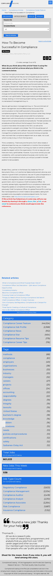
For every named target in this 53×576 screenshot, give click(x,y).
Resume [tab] (40, 16)
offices (6, 388)
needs (6, 430)
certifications (9, 438)
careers (6, 381)
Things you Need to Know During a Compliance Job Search (23, 297)
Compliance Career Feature (35, 10)
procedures (9, 426)
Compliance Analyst (13, 499)
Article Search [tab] (20, 16)
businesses (8, 369)
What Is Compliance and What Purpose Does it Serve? (21, 283)
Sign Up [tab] (31, 16)
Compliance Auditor (13, 495)
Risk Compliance (11, 506)
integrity (7, 404)
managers (8, 377)
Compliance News (12, 331)
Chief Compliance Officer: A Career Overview (18, 300)
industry (7, 373)
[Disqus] (26, 245)
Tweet (10, 211)
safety (6, 441)
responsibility (9, 396)
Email (18, 211)
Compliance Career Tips (15, 342)
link (39, 201)
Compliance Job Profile (14, 327)
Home (4, 10)
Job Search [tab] (7, 16)
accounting (8, 392)
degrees (7, 400)
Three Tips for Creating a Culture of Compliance (19, 307)
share (29, 201)
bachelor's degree (12, 415)
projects (7, 385)
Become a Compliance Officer (12, 293)
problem (7, 422)
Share (3, 211)
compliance (9, 358)
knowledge (8, 419)
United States (10, 411)
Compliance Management (16, 491)
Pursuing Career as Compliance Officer (16, 295)
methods (7, 354)
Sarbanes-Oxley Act (13, 445)
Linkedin (14, 211)
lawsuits (7, 407)
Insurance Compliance (14, 510)
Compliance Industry (9, 290)
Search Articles (11, 35)
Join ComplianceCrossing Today (26, 312)
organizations (10, 366)
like (34, 201)
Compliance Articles (16, 10)
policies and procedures (15, 434)
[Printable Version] (44, 58)
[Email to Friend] (50, 58)
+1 (7, 211)
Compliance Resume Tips (16, 338)
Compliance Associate (14, 503)
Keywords (8, 20)
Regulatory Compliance (15, 487)
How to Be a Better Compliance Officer (16, 310)
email (4, 204)
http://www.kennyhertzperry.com (26, 196)
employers (8, 362)
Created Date (9, 26)
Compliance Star (11, 335)
